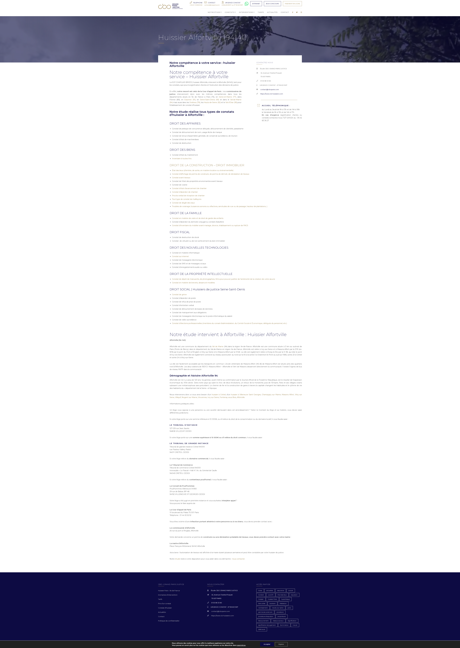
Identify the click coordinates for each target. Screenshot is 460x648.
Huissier (261, 599)
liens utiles (261, 603)
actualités (269, 590)
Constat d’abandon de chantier (185, 192)
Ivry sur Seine (213, 397)
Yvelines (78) (195, 102)
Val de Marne (217, 346)
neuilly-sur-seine (277, 608)
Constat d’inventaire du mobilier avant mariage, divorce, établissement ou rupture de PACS (210, 225)
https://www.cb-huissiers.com (271, 94)
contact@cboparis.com (269, 89)
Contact (161, 616)
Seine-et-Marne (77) (227, 97)
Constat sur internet (180, 256)
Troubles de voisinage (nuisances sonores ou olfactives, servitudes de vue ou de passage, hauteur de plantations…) (219, 206)
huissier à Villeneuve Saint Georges (246, 395)
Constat (261, 595)
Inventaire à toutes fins (181, 158)
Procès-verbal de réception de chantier (188, 196)
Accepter (267, 644)
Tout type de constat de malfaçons (186, 199)
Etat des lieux (282, 595)
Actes (260, 590)
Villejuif (178, 397)
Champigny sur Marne (271, 395)
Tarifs (160, 599)
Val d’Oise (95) (231, 102)
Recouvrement (263, 621)
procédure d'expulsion (265, 616)
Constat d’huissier (165, 608)
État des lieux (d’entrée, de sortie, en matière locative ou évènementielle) (202, 170)
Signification (292, 621)
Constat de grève (179, 294)
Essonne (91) (190, 100)
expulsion (294, 595)
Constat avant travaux (181, 178)
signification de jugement (267, 625)
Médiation (283, 603)
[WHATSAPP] (246, 5)
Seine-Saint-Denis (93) (209, 100)
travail (295, 625)
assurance (280, 590)
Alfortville (241, 397)
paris (289, 608)
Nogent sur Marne (189, 397)
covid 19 (270, 595)
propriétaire (282, 616)
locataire (272, 603)
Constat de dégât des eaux (183, 203)
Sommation (284, 625)
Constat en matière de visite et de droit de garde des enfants (197, 218)
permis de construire (265, 612)
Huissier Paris (272, 599)
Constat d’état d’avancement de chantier (189, 188)
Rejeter (281, 644)
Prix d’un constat (164, 603)
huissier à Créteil (219, 395)
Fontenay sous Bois (228, 397)
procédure (280, 612)
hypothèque (285, 599)
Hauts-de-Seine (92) (212, 102)
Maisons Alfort (288, 395)
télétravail (261, 629)
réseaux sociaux (278, 621)
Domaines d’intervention (167, 595)
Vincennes (202, 397)
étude (177, 559)
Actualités (162, 612)
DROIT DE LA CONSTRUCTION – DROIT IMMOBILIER (207, 165)
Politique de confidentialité (168, 621)
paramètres (241, 645)
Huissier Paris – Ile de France (169, 591)
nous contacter (238, 559)
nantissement (263, 608)
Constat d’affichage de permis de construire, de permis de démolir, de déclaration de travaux (210, 174)
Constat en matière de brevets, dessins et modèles (193, 283)
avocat (290, 590)
